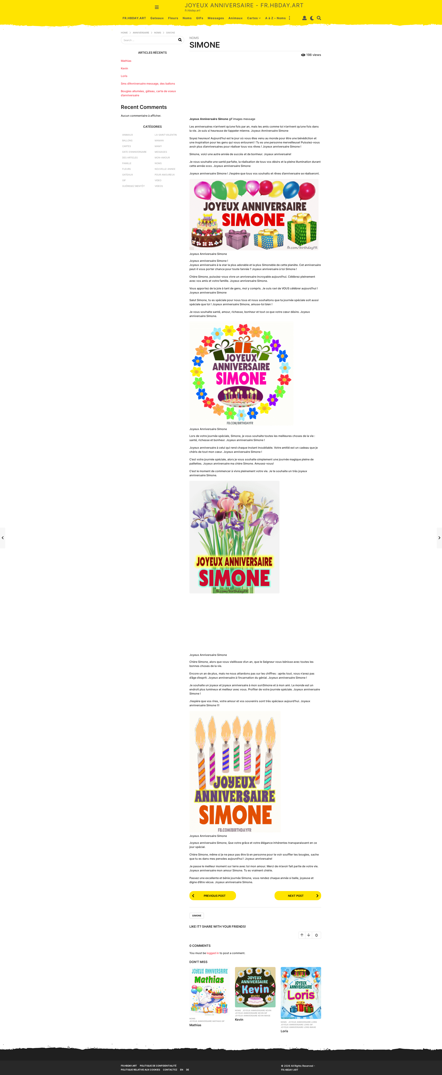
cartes (126, 146)
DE (187, 1069)
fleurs (126, 169)
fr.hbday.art (129, 1065)
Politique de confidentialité (158, 1065)
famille (126, 163)
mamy (158, 146)
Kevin (239, 1019)
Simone (196, 915)
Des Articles (130, 157)
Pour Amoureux (165, 174)
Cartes (252, 18)
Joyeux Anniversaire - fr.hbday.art (244, 5)
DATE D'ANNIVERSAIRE (134, 151)
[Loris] (301, 993)
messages (161, 151)
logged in (213, 953)
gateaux (127, 174)
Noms (187, 18)
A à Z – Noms (275, 18)
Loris (284, 1031)
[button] (157, 7)
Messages (216, 18)
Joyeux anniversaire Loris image (298, 1027)
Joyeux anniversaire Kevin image (252, 1016)
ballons (127, 140)
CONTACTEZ (170, 1069)
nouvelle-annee (165, 169)
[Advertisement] (255, 87)
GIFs (199, 18)
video (158, 180)
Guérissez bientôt (133, 186)
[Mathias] (209, 991)
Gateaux (157, 18)
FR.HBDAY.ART (134, 18)
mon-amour (162, 157)
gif (124, 180)
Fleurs (173, 18)
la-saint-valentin (166, 134)
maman (159, 140)
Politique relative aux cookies (140, 1069)
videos (159, 186)
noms (194, 38)
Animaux (235, 18)
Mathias (195, 1025)
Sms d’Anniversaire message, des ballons (148, 83)
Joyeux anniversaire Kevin (257, 1010)
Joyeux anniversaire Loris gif (297, 1025)
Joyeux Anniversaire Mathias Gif (206, 1021)
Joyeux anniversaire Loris (302, 1022)
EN (181, 1069)
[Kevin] (255, 987)
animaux (127, 134)
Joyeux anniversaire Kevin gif (251, 1013)
